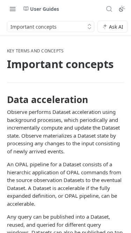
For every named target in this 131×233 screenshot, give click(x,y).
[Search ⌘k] (109, 8)
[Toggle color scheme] (122, 8)
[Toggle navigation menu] (12, 8)
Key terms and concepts (35, 51)
